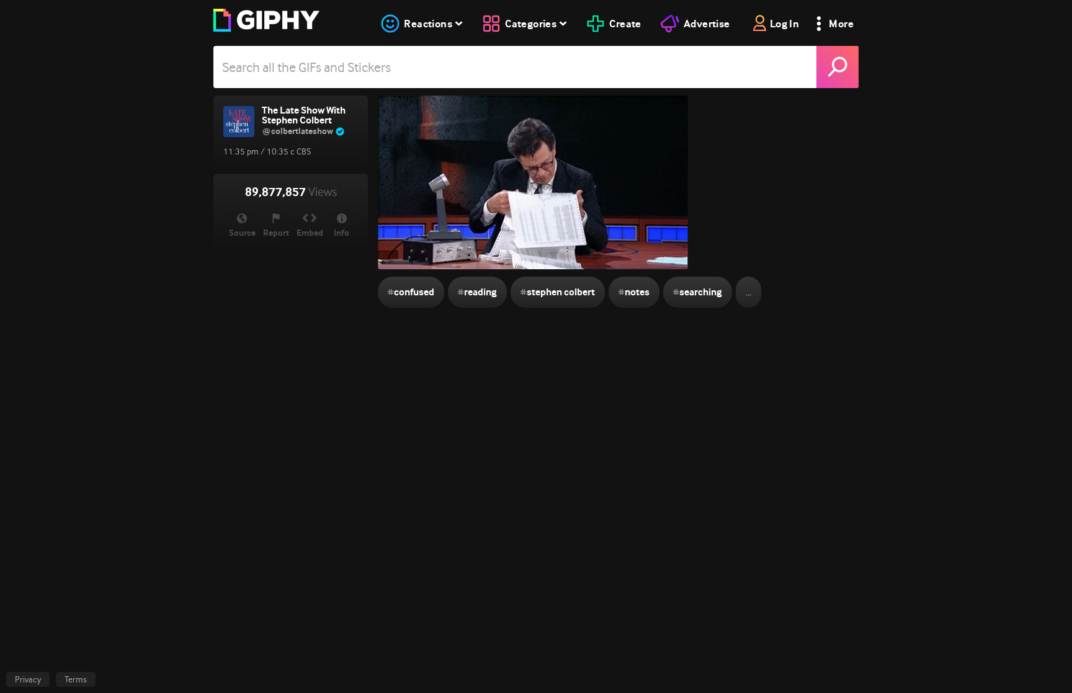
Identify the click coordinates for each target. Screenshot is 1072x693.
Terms (76, 679)
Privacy (28, 679)
